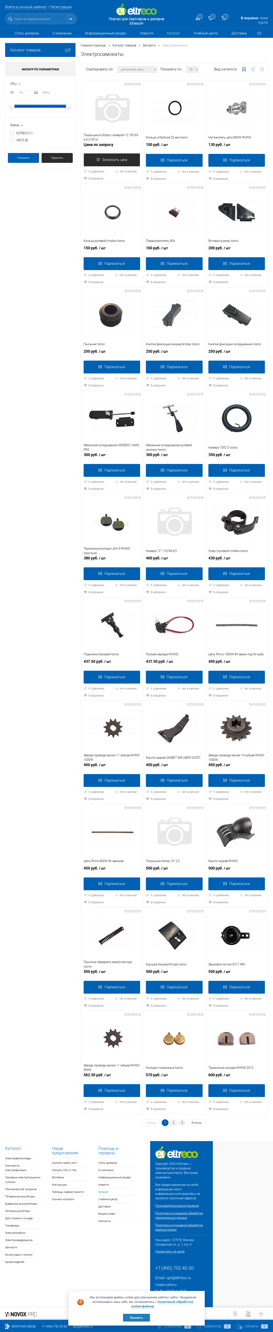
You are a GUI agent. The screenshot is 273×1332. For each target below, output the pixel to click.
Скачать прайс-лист (64, 1162)
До (36, 92)
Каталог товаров (25, 50)
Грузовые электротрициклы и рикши (23, 1179)
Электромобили (15, 1232)
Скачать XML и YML (64, 1170)
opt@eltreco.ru (178, 1278)
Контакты (104, 1221)
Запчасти (11, 1247)
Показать (23, 157)
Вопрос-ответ (106, 1213)
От (12, 92)
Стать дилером (27, 33)
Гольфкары (12, 1225)
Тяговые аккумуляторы (20, 1196)
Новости (146, 33)
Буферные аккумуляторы (21, 1203)
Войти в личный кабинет (26, 7)
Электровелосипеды (18, 1158)
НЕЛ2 (22, 140)
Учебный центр (206, 33)
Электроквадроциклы (19, 1240)
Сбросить (57, 157)
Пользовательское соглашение (177, 1205)
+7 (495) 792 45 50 (54, 1326)
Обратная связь (23, 1326)
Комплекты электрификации (15, 1168)
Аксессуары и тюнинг (19, 1254)
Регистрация (61, 7)
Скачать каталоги (63, 1199)
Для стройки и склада (19, 1218)
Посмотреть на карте (169, 1251)
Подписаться (177, 160)
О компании (61, 33)
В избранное (96, 178)
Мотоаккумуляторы (17, 1211)
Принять (136, 1317)
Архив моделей (14, 1262)
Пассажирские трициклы (21, 1189)
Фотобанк (58, 1177)
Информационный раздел (105, 33)
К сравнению (96, 171)
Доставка (239, 33)
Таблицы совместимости (68, 1192)
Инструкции (59, 1184)
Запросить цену (115, 160)
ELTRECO (24, 133)
